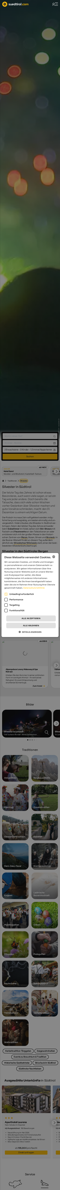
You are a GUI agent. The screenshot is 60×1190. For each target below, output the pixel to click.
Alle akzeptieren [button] (31, 618)
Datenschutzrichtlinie (34, 588)
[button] (30, 631)
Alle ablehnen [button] (31, 625)
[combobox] (53, 556)
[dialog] (30, 595)
